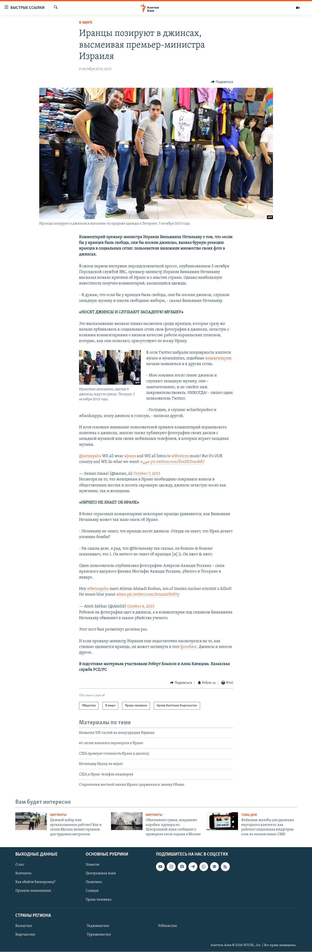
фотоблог (188, 647)
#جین (145, 462)
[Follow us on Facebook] (182, 866)
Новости (92, 865)
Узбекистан (167, 926)
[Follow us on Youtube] (160, 866)
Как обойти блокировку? (35, 882)
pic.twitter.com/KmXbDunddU (177, 462)
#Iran (121, 595)
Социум (92, 891)
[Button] (222, 82)
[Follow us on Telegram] (192, 866)
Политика (94, 882)
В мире (86, 23)
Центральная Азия (101, 873)
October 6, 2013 (140, 607)
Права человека (98, 900)
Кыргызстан (25, 934)
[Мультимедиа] (298, 8)
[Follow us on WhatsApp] (203, 866)
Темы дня (249, 815)
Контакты (23, 873)
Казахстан (23, 926)
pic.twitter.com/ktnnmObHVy (153, 595)
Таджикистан (98, 926)
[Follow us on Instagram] (171, 866)
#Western (180, 456)
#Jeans (130, 456)
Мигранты (58, 815)
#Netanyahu (98, 589)
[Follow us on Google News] (214, 866)
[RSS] (225, 866)
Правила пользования (33, 891)
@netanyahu (90, 456)
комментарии (218, 358)
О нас (19, 865)
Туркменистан (99, 934)
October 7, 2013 (147, 474)
